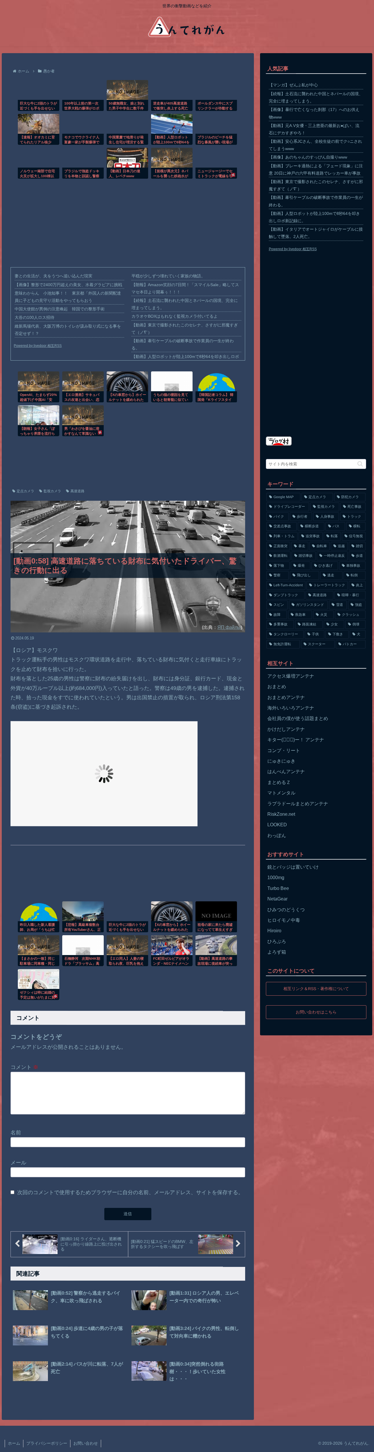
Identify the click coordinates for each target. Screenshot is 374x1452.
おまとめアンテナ (286, 697)
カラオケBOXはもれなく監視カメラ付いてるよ (174, 316)
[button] (360, 463)
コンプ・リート (283, 750)
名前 (16, 1132)
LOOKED (277, 824)
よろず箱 (276, 952)
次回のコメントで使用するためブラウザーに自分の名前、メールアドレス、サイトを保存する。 (130, 1192)
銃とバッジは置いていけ (293, 867)
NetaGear (277, 898)
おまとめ (276, 686)
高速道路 (77, 491)
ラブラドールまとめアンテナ (297, 803)
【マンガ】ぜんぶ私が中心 (293, 85)
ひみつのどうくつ (286, 909)
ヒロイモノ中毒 (283, 920)
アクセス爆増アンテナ (290, 676)
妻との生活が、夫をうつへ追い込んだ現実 (53, 276)
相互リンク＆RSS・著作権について (316, 988)
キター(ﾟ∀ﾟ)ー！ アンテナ (295, 739)
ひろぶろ (276, 941)
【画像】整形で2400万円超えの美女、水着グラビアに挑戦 (68, 284)
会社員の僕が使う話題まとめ (297, 718)
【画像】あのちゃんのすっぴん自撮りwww (308, 157)
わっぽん (276, 835)
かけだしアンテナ (286, 729)
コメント (24, 1067)
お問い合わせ (85, 1443)
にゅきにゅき (281, 761)
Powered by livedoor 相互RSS (38, 346)
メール (18, 1163)
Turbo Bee (278, 888)
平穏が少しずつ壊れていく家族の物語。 (168, 276)
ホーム (14, 1443)
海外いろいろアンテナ (290, 707)
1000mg (275, 877)
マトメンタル (281, 792)
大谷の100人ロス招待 (34, 317)
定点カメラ (25, 491)
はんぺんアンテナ (286, 771)
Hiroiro (274, 930)
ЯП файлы (229, 627)
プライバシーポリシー (46, 1443)
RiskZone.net (281, 814)
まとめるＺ (279, 782)
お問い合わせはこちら (316, 1012)
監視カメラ (52, 491)
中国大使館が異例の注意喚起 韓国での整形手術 (60, 309)
